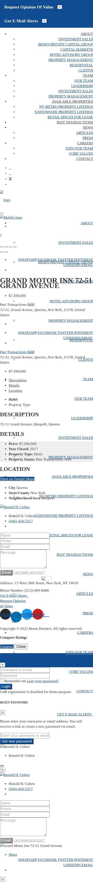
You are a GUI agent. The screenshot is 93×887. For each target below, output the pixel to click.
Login (6, 686)
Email (87, 265)
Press (88, 138)
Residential (81, 65)
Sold (30, 352)
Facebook (48, 260)
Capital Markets (76, 49)
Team (88, 75)
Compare (7, 646)
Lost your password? (43, 681)
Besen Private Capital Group (65, 44)
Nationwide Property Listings (64, 112)
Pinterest (83, 260)
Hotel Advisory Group (71, 55)
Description (18, 380)
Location (15, 391)
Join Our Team (79, 148)
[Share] (6, 246)
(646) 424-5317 (21, 521)
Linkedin (72, 265)
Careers (85, 143)
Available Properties (72, 101)
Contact (84, 159)
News (88, 127)
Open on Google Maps (17, 479)
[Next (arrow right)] (6, 252)
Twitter (66, 260)
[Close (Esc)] (1, 246)
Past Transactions (75, 122)
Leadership (82, 86)
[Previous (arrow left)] (1, 252)
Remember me (15, 681)
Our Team (83, 81)
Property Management (70, 60)
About (87, 34)
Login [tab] (13, 656)
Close (21, 646)
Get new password (17, 741)
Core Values (81, 153)
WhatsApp (27, 260)
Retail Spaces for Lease (70, 117)
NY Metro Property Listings (66, 107)
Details (14, 385)
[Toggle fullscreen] (10, 246)
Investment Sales (75, 39)
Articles (84, 133)
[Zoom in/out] (14, 246)
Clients (85, 70)
